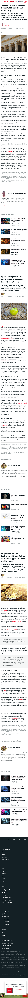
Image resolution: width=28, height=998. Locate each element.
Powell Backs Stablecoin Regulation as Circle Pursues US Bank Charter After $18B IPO (18, 262)
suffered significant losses (7, 338)
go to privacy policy (19, 990)
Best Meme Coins (6, 900)
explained (18, 433)
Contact (4, 935)
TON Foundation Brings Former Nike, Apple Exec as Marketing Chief (18, 495)
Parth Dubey (14, 254)
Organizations (5, 871)
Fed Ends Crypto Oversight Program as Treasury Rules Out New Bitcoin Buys (18, 240)
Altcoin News (4, 740)
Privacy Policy (5, 948)
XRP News (18, 741)
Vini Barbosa (14, 813)
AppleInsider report (22, 403)
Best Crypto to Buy (6, 890)
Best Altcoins (5, 892)
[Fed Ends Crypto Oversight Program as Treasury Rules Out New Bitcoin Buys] (5, 241)
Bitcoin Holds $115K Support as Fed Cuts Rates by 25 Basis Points (19, 230)
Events (3, 876)
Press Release (5, 859)
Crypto (3, 854)
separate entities (14, 718)
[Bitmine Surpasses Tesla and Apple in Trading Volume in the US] (5, 507)
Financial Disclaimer (7, 945)
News (2, 187)
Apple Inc (3, 326)
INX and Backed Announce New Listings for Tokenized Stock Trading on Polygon (18, 528)
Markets (4, 852)
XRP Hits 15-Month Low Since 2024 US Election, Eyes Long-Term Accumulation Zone (19, 788)
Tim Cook (5, 425)
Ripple (5, 610)
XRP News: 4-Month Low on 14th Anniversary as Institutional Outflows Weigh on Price (18, 778)
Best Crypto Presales (7, 895)
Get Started (25, 995)
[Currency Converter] (25, 2)
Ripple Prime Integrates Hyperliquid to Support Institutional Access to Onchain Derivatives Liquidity (18, 800)
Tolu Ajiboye (7, 295)
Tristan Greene (15, 804)
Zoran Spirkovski (15, 223)
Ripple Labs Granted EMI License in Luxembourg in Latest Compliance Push (19, 821)
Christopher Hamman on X (7, 205)
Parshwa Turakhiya (16, 265)
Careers (4, 938)
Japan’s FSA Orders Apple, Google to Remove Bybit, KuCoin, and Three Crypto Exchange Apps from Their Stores (19, 516)
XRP (2, 607)
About (3, 933)
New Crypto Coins (6, 897)
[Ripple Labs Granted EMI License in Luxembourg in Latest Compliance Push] (5, 821)
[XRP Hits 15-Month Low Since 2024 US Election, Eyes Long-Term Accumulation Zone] (5, 789)
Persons (4, 873)
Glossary (4, 881)
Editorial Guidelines (7, 940)
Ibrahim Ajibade (15, 232)
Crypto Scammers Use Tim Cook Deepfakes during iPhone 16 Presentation (18, 538)
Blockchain (4, 857)
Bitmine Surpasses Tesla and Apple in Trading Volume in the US (19, 505)
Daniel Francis (15, 781)
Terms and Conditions (7, 943)
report (4, 690)
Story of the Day (6, 849)
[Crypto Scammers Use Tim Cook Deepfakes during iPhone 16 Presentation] (5, 539)
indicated (10, 151)
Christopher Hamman (7, 26)
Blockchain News (13, 740)
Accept (9, 990)
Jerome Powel (4, 104)
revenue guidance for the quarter (8, 360)
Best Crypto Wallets (7, 902)
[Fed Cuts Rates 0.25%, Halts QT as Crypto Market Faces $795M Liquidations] (5, 221)
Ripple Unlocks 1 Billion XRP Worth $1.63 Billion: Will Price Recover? (19, 810)
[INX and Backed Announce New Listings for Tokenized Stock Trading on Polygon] (5, 529)
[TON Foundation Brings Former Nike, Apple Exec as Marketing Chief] (5, 496)
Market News (4, 459)
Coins (3, 868)
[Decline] (24, 983)
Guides (3, 878)
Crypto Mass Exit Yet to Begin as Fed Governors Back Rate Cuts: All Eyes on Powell (18, 251)
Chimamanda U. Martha (17, 520)
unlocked (21, 699)
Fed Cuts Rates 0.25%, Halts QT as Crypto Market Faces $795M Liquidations (18, 220)
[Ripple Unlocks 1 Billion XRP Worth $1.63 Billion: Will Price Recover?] (5, 812)
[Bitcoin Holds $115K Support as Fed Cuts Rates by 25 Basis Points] (5, 232)
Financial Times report (11, 629)
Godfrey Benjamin (16, 824)
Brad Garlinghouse (16, 621)
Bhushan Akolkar (16, 508)
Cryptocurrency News (6, 741)
